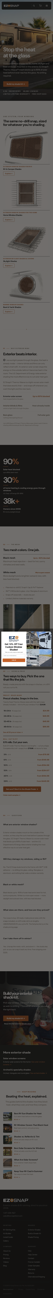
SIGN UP (14, 660)
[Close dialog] (50, 633)
